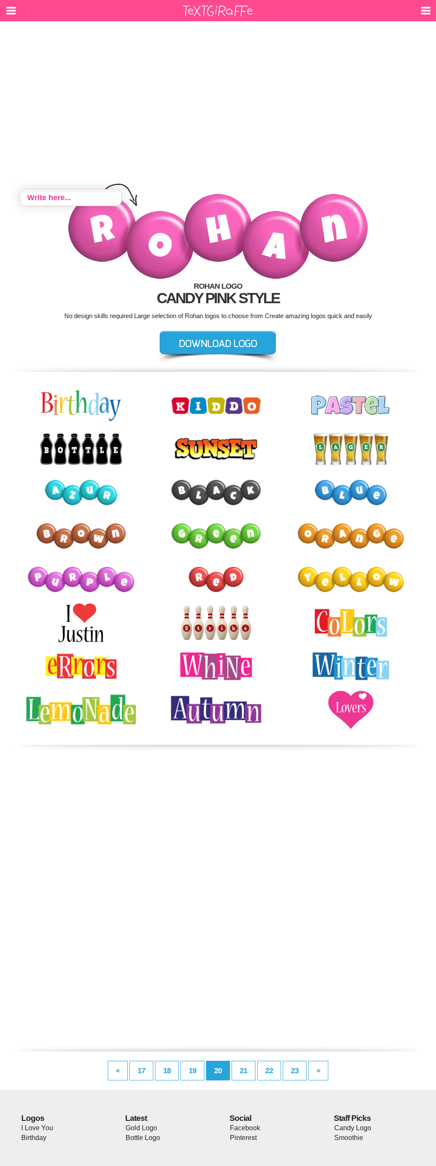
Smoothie (348, 1137)
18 (167, 1070)
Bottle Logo (143, 1137)
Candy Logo (352, 1128)
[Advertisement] (218, 106)
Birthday (33, 1137)
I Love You (37, 1128)
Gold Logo (141, 1128)
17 (141, 1070)
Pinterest (243, 1137)
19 (192, 1070)
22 (269, 1070)
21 (243, 1070)
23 (294, 1070)
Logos (32, 1118)
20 (218, 1070)
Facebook (245, 1128)
